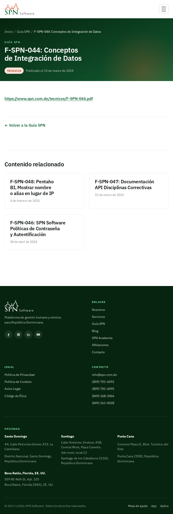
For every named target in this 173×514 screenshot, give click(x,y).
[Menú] (163, 9)
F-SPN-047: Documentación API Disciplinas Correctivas (124, 185)
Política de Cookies (18, 382)
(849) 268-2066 (103, 396)
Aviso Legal (12, 389)
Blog (95, 331)
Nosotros (98, 310)
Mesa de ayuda (138, 506)
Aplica (164, 506)
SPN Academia (102, 338)
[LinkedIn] (28, 334)
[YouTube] (38, 334)
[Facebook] (9, 334)
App (154, 506)
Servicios (98, 317)
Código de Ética (15, 396)
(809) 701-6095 (103, 389)
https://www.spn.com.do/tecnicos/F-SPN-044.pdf (49, 98)
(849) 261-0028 (103, 403)
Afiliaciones (100, 345)
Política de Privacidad (20, 375)
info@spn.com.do (104, 375)
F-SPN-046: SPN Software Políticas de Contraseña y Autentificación (37, 228)
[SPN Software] (19, 9)
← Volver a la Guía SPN (25, 125)
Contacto (98, 352)
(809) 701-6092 (103, 382)
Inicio (9, 32)
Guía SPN (23, 32)
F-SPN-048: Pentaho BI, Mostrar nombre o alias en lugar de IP (32, 187)
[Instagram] (18, 334)
